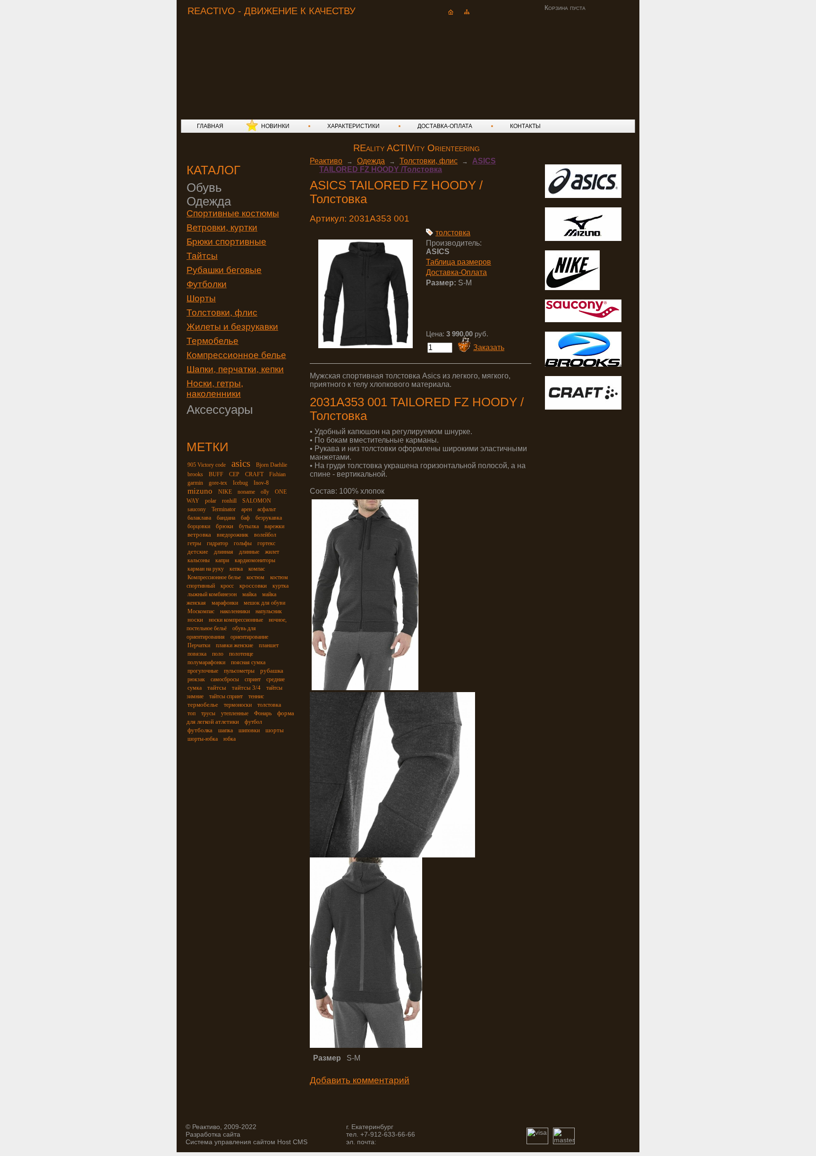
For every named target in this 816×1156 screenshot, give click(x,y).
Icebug (240, 483)
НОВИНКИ (275, 126)
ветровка (199, 534)
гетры (194, 543)
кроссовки (253, 585)
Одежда (209, 201)
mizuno (199, 491)
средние (275, 679)
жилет (272, 551)
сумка (194, 688)
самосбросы (225, 679)
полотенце (241, 654)
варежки (274, 526)
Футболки (207, 284)
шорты (274, 730)
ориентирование (249, 637)
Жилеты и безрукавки (232, 327)
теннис (256, 696)
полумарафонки (206, 662)
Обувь (204, 187)
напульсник (268, 611)
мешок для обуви (264, 602)
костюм (255, 577)
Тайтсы (202, 256)
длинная (223, 551)
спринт (253, 679)
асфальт (266, 509)
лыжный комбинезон (212, 594)
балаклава (199, 517)
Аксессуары (220, 409)
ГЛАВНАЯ (210, 126)
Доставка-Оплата (456, 272)
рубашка (271, 670)
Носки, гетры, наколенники (215, 388)
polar (210, 500)
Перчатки (198, 645)
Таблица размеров (458, 262)
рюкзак (196, 679)
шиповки (249, 730)
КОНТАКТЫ (525, 126)
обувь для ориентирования (221, 632)
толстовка (269, 705)
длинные (249, 551)
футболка (199, 730)
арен (246, 509)
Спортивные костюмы (233, 213)
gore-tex (218, 483)
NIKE (225, 491)
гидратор (217, 543)
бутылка (249, 526)
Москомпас (200, 611)
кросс (227, 585)
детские (197, 551)
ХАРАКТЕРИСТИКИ (353, 126)
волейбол (265, 534)
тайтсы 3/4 (246, 687)
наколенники (235, 611)
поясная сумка (248, 662)
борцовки (198, 526)
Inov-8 (261, 483)
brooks (195, 474)
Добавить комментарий (359, 1080)
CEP (234, 474)
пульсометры (239, 671)
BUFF (216, 474)
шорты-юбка (202, 739)
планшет (269, 645)
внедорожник (232, 534)
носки (195, 619)
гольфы (243, 543)
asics (240, 463)
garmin (195, 483)
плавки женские (234, 645)
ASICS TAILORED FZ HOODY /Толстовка (407, 165)
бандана (226, 517)
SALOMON (256, 500)
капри (222, 560)
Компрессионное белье (236, 355)
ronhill (229, 500)
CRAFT (254, 474)
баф (245, 517)
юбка (229, 739)
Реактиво (326, 161)
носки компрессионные (236, 620)
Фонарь (263, 713)
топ (191, 713)
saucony (196, 509)
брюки (224, 526)
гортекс (266, 543)
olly (265, 491)
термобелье (202, 704)
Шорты (201, 298)
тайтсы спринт (226, 696)
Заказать (488, 347)
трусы (208, 713)
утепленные (234, 713)
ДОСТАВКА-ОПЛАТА (444, 126)
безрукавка (268, 517)
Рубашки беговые (224, 270)
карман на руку (205, 568)
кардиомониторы (255, 560)
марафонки (225, 602)
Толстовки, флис (222, 312)
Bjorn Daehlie (271, 465)
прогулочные (202, 671)
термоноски (238, 705)
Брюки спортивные (226, 242)
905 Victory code (206, 465)
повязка (196, 654)
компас (256, 568)
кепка (236, 568)
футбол (253, 722)
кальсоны (198, 560)
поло (217, 654)
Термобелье (212, 341)
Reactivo (264, 59)
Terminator (224, 509)
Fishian (277, 474)
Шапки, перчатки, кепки (235, 369)
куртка (280, 585)
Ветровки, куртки (222, 227)
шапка (225, 730)
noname (246, 491)
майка (249, 594)
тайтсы (216, 687)
